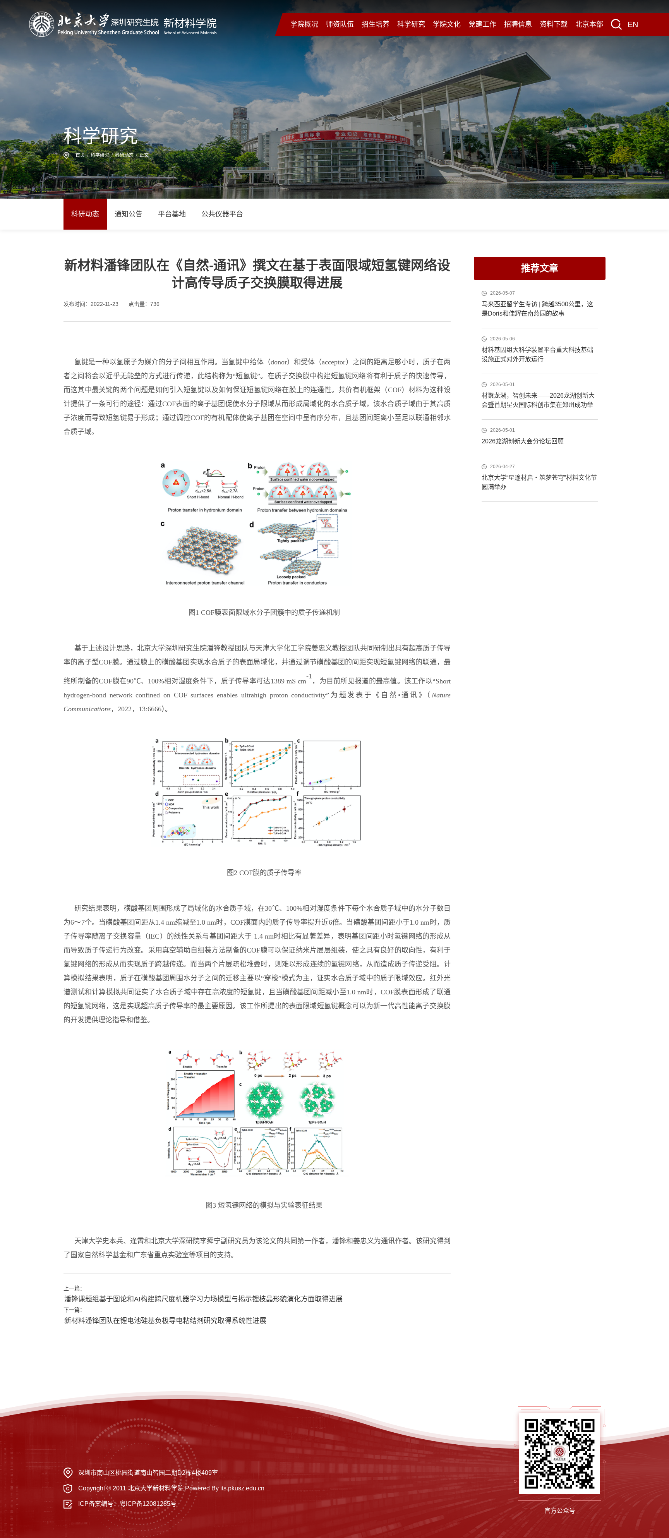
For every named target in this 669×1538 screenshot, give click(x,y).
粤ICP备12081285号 (148, 1503)
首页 (80, 155)
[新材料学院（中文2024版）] (123, 24)
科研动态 (124, 155)
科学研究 (100, 155)
